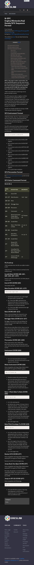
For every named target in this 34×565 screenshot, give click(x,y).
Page (6, 13)
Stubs (6, 502)
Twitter (16, 530)
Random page (7, 536)
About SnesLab (7, 544)
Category (7, 499)
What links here (26, 530)
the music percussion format (14, 175)
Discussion (12, 13)
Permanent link (26, 546)
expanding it (8, 38)
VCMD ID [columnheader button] (6, 189)
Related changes (25, 534)
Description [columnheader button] (14, 189)
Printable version (25, 542)
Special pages (25, 538)
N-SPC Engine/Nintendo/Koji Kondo (19, 34)
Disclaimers (8, 548)
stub (14, 37)
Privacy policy (7, 540)
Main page (7, 530)
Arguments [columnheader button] (24, 189)
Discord (16, 532)
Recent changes (7, 532)
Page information (26, 550)
